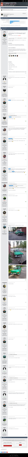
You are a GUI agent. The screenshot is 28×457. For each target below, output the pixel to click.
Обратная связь (16, 455)
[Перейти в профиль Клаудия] (4, 368)
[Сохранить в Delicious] (5, 452)
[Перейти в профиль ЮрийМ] (4, 79)
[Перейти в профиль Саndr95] (4, 212)
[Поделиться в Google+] (3, 452)
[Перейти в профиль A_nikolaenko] (4, 286)
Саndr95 (4, 322)
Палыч (4, 353)
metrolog (4, 194)
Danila (4, 391)
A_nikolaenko (4, 282)
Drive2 (4, 40)
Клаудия (4, 365)
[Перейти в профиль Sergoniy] (4, 227)
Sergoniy (4, 224)
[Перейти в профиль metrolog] (4, 198)
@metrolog (13, 171)
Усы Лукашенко (4, 126)
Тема (12, 455)
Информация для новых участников (8, 9)
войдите (5, 25)
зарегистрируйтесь (9, 25)
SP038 (4, 31)
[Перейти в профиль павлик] (4, 156)
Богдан (4, 416)
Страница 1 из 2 (7, 29)
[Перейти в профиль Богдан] (4, 419)
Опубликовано (11, 31)
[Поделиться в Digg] (4, 452)
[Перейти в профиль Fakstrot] (4, 90)
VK (4, 41)
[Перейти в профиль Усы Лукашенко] (4, 129)
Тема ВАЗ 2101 (13, 454)
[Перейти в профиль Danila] (4, 394)
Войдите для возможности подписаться (5, 13)
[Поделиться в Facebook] (2, 452)
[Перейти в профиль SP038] (1, 10)
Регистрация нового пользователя (7, 445)
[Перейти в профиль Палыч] (4, 356)
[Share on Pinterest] (7, 452)
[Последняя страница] (5, 29)
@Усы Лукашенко (10, 138)
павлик (4, 152)
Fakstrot (4, 86)
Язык (10, 455)
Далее (3, 29)
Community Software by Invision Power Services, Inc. (14, 456)
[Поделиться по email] (6, 452)
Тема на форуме (4, 44)
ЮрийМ (4, 76)
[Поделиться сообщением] (26, 31)
